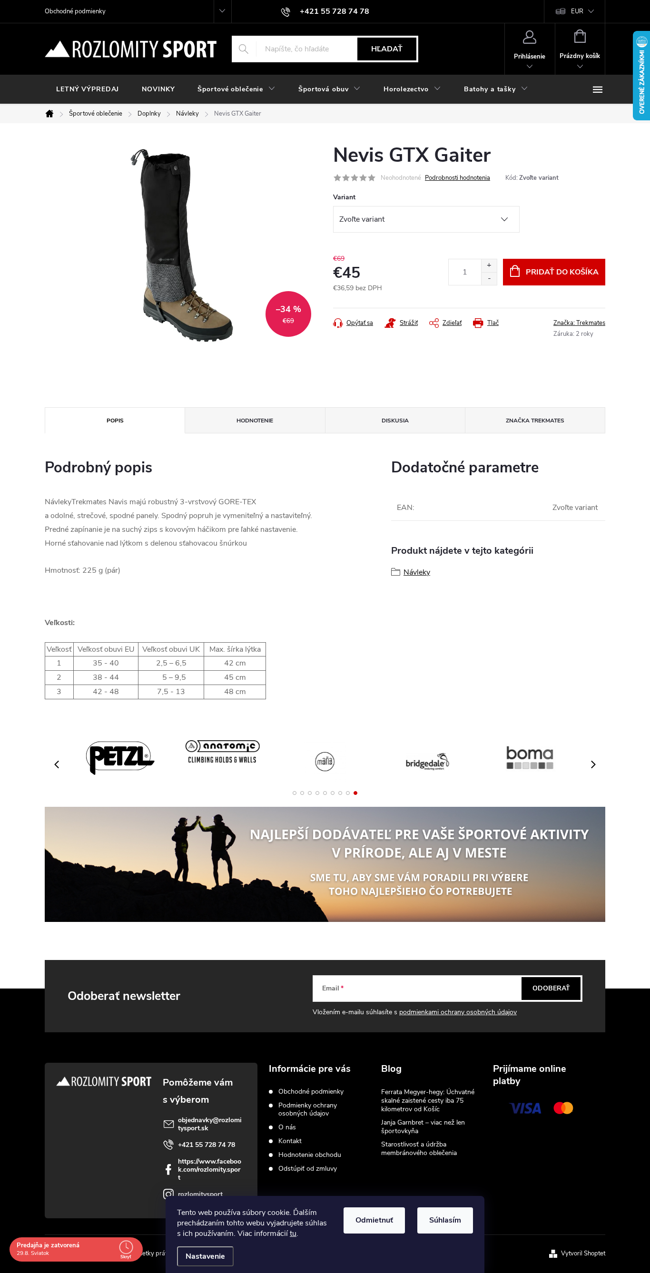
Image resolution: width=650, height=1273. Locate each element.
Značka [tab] (535, 420)
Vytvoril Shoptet (583, 1253)
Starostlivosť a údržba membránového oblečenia (419, 1148)
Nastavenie (205, 1256)
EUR (577, 11)
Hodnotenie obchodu (309, 1154)
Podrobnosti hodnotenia (457, 178)
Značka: (579, 323)
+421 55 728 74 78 (206, 1144)
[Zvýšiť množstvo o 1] (489, 265)
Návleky (417, 572)
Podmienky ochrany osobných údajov (307, 1109)
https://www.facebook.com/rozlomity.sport (209, 1169)
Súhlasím (445, 1220)
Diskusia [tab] (395, 420)
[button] (294, 793)
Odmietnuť (374, 1220)
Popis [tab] (115, 420)
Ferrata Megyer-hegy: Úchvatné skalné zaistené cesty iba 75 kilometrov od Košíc (427, 1100)
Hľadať (387, 49)
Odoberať (551, 988)
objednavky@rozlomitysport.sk (210, 1124)
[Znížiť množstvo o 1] (489, 278)
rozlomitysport (200, 1194)
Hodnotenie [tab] (254, 420)
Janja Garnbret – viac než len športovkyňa (423, 1127)
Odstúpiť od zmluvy (307, 1168)
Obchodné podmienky (75, 11)
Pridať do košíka (562, 272)
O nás (287, 1127)
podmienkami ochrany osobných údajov (458, 1012)
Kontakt (290, 1141)
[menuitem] (87, 89)
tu (293, 1233)
